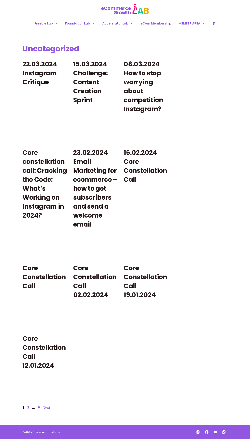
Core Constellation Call (44, 276)
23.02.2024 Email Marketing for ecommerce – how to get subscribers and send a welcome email (95, 188)
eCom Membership (156, 23)
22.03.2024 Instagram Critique (40, 73)
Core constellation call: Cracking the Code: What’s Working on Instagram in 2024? (45, 184)
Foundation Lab (77, 23)
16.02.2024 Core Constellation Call (145, 166)
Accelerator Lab (115, 23)
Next (49, 407)
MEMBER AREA (189, 23)
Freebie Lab (43, 23)
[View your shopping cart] (214, 23)
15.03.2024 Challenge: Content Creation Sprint (90, 82)
